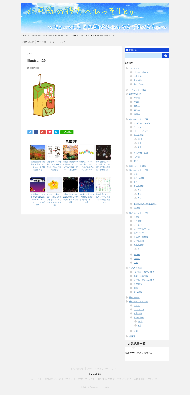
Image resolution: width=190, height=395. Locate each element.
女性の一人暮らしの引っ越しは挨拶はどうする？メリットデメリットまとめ (54, 199)
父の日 (137, 207)
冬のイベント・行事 (138, 119)
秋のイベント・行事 (138, 301)
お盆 (136, 174)
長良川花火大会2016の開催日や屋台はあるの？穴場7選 (70, 198)
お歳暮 (137, 102)
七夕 (136, 182)
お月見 (137, 305)
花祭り (137, 258)
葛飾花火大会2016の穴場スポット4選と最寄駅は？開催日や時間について (103, 167)
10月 (140, 321)
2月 (139, 147)
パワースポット (141, 72)
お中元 (137, 98)
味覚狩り (138, 76)
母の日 (137, 254)
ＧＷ (136, 262)
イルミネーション (142, 123)
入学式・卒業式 (141, 237)
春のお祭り (139, 245)
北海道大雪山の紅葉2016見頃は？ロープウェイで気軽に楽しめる (37, 166)
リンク (62, 42)
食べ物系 (138, 292)
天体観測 (138, 80)
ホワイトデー (140, 233)
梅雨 (136, 288)
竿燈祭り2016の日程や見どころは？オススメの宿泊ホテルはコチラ (86, 166)
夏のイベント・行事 (138, 170)
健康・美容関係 (141, 276)
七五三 (137, 106)
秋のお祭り (139, 317)
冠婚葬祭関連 (135, 94)
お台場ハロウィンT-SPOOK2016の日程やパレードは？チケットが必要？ (38, 199)
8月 (139, 198)
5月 (139, 249)
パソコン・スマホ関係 (144, 272)
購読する (132, 50)
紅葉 (136, 331)
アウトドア (134, 68)
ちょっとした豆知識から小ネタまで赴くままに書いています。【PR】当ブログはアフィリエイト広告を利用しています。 (95, 379)
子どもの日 (139, 241)
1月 (139, 143)
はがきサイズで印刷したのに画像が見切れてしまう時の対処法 (54, 166)
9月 (139, 325)
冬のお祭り (139, 135)
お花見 (137, 217)
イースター (139, 225)
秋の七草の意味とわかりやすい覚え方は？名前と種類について (103, 198)
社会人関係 (134, 297)
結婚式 (137, 114)
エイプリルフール (142, 229)
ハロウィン (139, 309)
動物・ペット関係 (137, 166)
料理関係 (138, 284)
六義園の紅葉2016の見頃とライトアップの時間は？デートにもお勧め (70, 166)
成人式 (137, 110)
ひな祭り (138, 221)
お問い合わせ (28, 42)
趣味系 (132, 336)
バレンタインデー (142, 131)
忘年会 (137, 157)
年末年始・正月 (141, 153)
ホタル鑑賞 (139, 178)
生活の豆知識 (135, 268)
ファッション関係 (137, 90)
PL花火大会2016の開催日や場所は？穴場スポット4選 (87, 198)
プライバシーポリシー (46, 42)
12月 (140, 139)
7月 (139, 194)
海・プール (139, 84)
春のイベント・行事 (138, 213)
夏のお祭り (139, 186)
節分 (136, 161)
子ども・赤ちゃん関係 (144, 280)
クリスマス (139, 127)
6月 (139, 190)
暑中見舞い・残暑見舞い (145, 203)
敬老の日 (138, 313)
